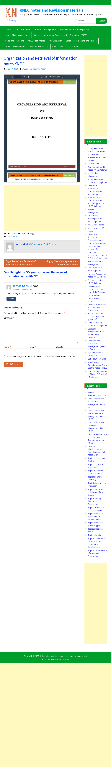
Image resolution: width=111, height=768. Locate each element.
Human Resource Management (74, 29)
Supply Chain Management (17, 35)
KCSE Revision (55, 40)
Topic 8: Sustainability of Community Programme (97, 553)
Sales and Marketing (14, 40)
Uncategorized (13, 236)
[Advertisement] (42, 208)
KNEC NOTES (63, 659)
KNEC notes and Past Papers (34, 69)
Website (59, 347)
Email (33, 347)
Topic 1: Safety (94, 535)
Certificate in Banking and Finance (81, 40)
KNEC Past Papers (36, 40)
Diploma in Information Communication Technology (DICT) (60, 35)
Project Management (15, 46)
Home (8, 29)
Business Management (45, 29)
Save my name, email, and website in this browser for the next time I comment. (42, 356)
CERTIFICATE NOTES (39, 46)
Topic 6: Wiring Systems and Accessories (94, 501)
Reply (11, 298)
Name (7, 347)
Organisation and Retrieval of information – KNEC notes (21, 263)
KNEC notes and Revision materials (52, 10)
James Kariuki (22, 286)
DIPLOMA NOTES (23, 29)
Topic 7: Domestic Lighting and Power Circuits (96, 492)
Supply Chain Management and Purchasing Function (62, 263)
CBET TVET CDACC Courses (65, 46)
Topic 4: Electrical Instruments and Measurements (95, 516)
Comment (9, 318)
